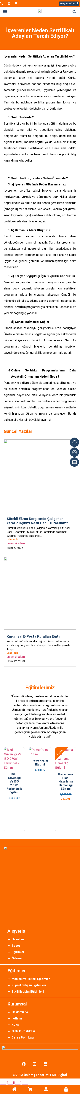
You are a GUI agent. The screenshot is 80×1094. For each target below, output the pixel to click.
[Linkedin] (45, 1064)
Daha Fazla (12, 539)
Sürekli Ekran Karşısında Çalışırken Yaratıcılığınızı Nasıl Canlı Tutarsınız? (37, 521)
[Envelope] (74, 462)
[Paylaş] (18, 1082)
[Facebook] (24, 1064)
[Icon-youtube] (56, 1064)
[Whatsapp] (74, 442)
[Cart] (66, 1089)
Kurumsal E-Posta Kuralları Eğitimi (35, 636)
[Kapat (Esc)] (25, 1082)
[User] (45, 1089)
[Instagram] (74, 452)
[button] (5, 12)
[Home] (14, 1089)
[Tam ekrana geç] (10, 1082)
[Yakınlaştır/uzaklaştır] (3, 1082)
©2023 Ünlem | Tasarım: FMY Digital (40, 1075)
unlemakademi (16, 543)
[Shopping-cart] (30, 1089)
